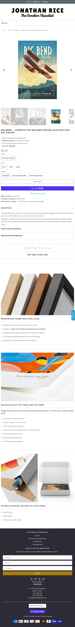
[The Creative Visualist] (37, 13)
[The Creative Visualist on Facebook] (31, 579)
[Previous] (4, 70)
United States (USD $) (36, 606)
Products (10, 30)
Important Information (11, 236)
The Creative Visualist (33, 616)
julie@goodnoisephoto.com (37, 598)
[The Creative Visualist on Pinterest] (35, 579)
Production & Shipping (11, 229)
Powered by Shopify (46, 616)
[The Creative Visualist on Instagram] (39, 579)
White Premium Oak (36, 176)
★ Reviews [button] (73, 315)
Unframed (5, 176)
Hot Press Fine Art (8, 158)
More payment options (37, 193)
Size (2, 163)
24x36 (18, 167)
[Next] (71, 70)
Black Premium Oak (19, 176)
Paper (3, 154)
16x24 (11, 167)
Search (37, 536)
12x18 (4, 167)
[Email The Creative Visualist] (43, 579)
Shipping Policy (37, 544)
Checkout (45, 2)
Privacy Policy (37, 541)
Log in (29, 2)
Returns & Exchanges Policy (37, 538)
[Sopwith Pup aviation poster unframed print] (37, 70)
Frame (3, 171)
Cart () (37, 2)
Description (6, 208)
